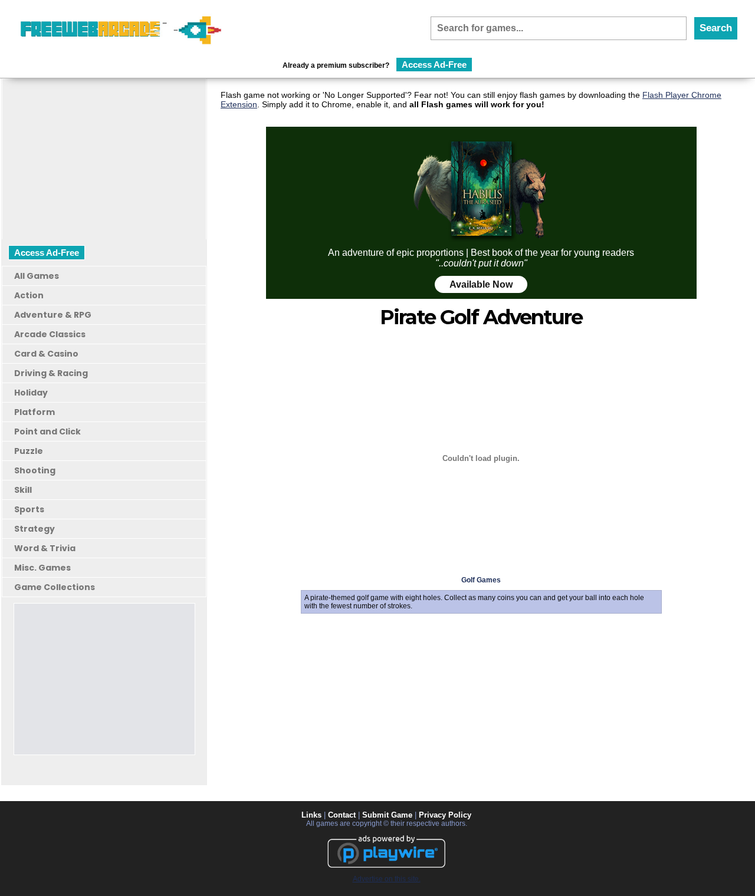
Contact (342, 815)
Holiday (31, 392)
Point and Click (47, 431)
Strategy (34, 529)
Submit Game (387, 815)
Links (311, 815)
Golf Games (481, 580)
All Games (36, 276)
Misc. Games (42, 568)
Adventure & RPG (52, 315)
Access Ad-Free (434, 65)
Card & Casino (46, 354)
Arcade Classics (50, 334)
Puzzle (28, 451)
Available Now (481, 284)
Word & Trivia (45, 548)
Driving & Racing (51, 373)
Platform (34, 412)
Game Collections (54, 587)
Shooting (34, 470)
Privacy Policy (445, 815)
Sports (29, 509)
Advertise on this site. (387, 879)
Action (29, 295)
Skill (23, 490)
